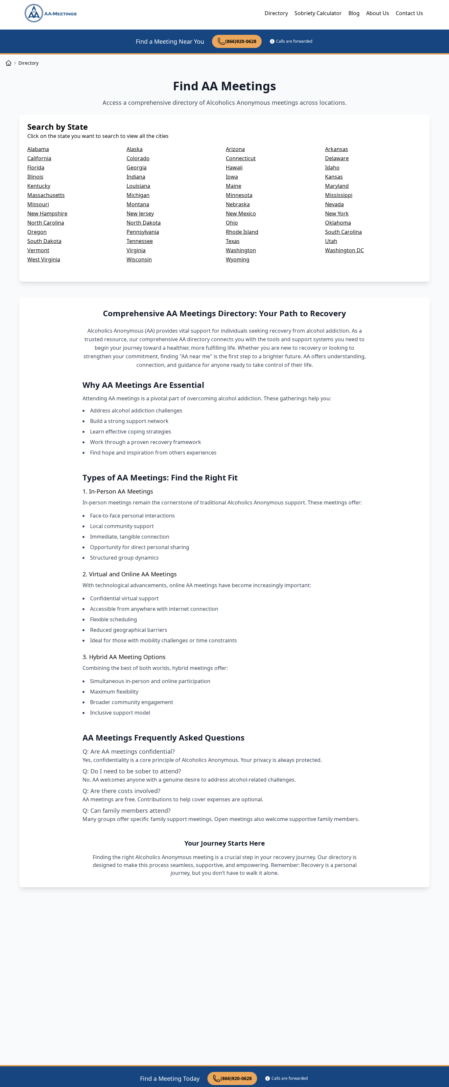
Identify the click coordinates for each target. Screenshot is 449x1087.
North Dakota (144, 222)
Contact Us (409, 13)
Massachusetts (46, 195)
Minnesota (239, 195)
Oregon (37, 231)
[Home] (8, 63)
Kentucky (38, 185)
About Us (377, 13)
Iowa (232, 176)
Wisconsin (139, 259)
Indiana (136, 176)
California (39, 158)
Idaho (332, 167)
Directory (276, 13)
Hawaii (234, 167)
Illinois (35, 176)
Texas (233, 241)
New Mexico (241, 213)
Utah (331, 241)
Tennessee (140, 241)
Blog (354, 13)
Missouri (38, 204)
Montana (138, 204)
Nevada (334, 204)
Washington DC (344, 250)
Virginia (136, 250)
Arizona (235, 149)
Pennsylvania (143, 231)
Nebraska (238, 204)
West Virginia (43, 259)
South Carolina (343, 231)
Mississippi (338, 195)
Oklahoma (338, 222)
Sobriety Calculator (318, 13)
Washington (241, 250)
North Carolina (45, 222)
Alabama (38, 149)
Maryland (337, 185)
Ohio (232, 222)
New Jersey (140, 213)
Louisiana (138, 185)
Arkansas (336, 149)
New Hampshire (47, 213)
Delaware (337, 158)
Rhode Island (242, 231)
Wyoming (237, 259)
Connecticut (241, 158)
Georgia (137, 167)
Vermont (38, 250)
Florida (35, 167)
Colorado (138, 158)
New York (337, 213)
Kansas (334, 176)
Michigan (138, 195)
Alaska (135, 149)
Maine (233, 185)
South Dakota (44, 241)
